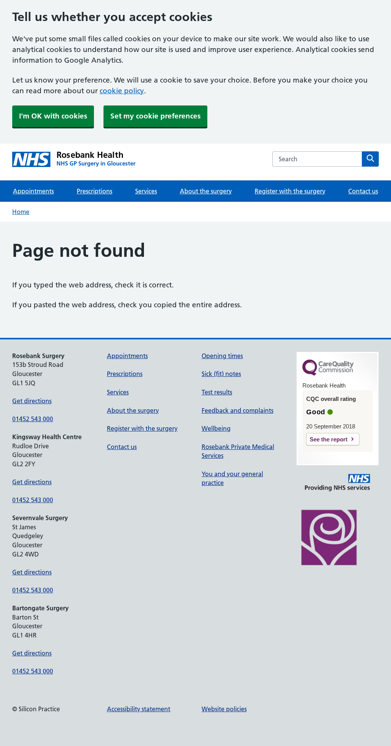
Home (20, 212)
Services (146, 191)
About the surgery (206, 191)
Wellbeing (216, 428)
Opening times (222, 356)
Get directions (32, 401)
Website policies (224, 709)
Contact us (363, 191)
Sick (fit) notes (221, 374)
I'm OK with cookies (53, 116)
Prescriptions (94, 191)
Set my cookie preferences (155, 116)
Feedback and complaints (237, 410)
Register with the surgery (290, 191)
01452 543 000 (32, 419)
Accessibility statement (138, 709)
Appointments (33, 191)
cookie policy (122, 90)
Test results (217, 392)
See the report (328, 439)
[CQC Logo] (328, 374)
